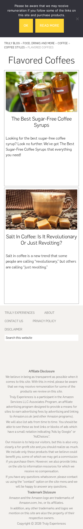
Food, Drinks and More (39, 43)
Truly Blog (12, 43)
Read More (49, 26)
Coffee (63, 43)
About (49, 313)
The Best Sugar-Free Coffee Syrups (41, 121)
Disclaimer (13, 329)
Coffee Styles (14, 47)
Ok (26, 26)
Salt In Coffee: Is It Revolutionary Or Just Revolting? (41, 239)
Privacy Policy (44, 321)
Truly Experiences (20, 313)
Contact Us (14, 321)
